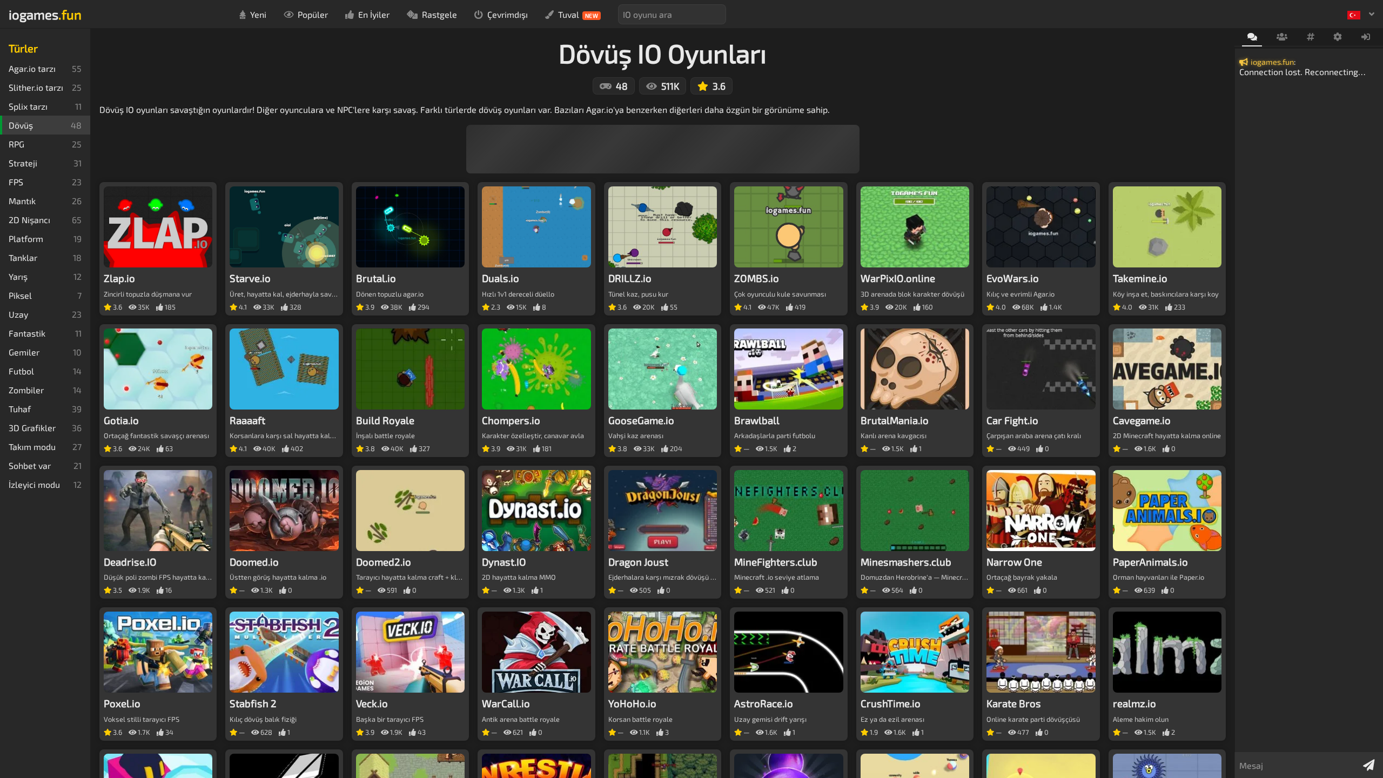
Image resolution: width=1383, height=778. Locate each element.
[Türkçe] (1361, 14)
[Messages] (1252, 37)
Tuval (578, 14)
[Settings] (1337, 37)
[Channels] (1310, 37)
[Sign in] (1366, 37)
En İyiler (374, 14)
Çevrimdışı (507, 14)
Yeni (258, 14)
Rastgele (439, 14)
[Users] (1281, 37)
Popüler (313, 14)
